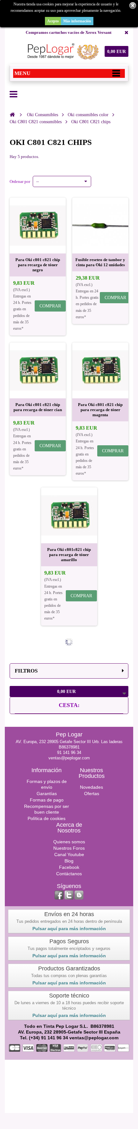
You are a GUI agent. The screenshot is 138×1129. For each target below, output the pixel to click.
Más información (77, 21)
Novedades (91, 787)
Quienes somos (69, 841)
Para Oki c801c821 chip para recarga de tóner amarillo (69, 554)
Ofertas (91, 793)
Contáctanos (69, 873)
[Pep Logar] (61, 51)
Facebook (69, 867)
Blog (69, 860)
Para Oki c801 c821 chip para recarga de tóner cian (37, 407)
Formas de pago (47, 799)
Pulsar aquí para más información (69, 928)
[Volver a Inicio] (12, 114)
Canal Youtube (69, 854)
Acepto (53, 21)
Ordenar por (20, 181)
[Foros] (78, 895)
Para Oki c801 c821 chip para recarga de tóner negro (37, 264)
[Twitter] (69, 895)
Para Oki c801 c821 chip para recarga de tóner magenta (100, 409)
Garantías (47, 793)
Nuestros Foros (69, 848)
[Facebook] (59, 895)
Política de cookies (46, 818)
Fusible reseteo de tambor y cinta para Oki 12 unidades (100, 262)
